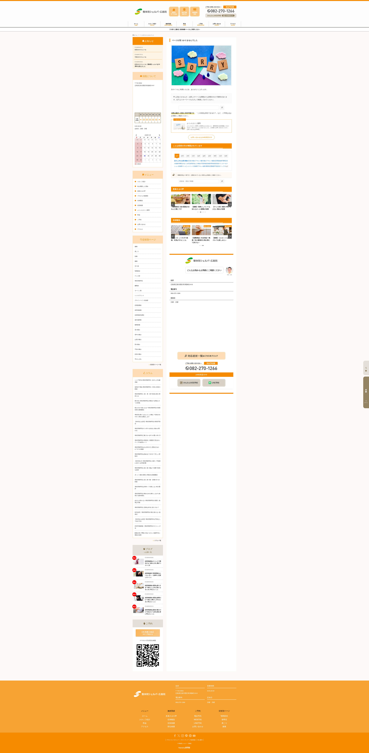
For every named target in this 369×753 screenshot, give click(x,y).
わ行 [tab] (226, 156)
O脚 (223, 161)
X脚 (180, 163)
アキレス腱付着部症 (204, 166)
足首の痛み (191, 161)
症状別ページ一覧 (155, 364)
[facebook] (175, 735)
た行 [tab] (193, 156)
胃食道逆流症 (215, 163)
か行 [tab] (182, 156)
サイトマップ (185, 740)
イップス (223, 166)
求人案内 (199, 740)
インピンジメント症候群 (190, 166)
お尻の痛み (184, 161)
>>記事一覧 (148, 552)
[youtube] (194, 735)
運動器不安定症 (215, 166)
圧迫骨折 (191, 163)
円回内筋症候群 (206, 163)
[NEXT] (159, 135)
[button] (173, 204)
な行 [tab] (198, 156)
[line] (186, 735)
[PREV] (136, 135)
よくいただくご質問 (194, 123)
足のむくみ (184, 163)
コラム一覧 (157, 540)
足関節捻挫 (218, 161)
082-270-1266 (180, 702)
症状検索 (366, 368)
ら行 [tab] (220, 156)
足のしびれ (177, 161)
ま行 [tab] (209, 156)
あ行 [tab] (177, 156)
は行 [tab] (204, 156)
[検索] (222, 107)
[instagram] (182, 735)
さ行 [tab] (188, 156)
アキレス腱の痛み (201, 161)
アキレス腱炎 (211, 161)
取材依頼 (192, 740)
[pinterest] (190, 735)
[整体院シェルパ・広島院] (151, 11)
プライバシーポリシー (173, 740)
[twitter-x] (178, 735)
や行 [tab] (215, 156)
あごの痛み (197, 163)
